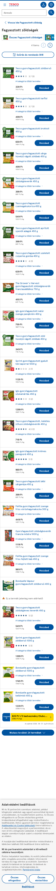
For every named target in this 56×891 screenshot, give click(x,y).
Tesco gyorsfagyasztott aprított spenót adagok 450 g (32, 229)
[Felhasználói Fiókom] (43, 5)
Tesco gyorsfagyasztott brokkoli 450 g (32, 130)
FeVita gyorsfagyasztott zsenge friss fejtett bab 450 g (32, 557)
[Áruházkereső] (51, 5)
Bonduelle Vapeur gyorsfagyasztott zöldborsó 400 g (33, 582)
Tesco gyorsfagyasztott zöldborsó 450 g (33, 69)
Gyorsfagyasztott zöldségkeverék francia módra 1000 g (33, 532)
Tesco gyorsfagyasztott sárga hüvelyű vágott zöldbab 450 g (31, 155)
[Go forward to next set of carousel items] (50, 45)
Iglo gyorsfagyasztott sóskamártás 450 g (26, 392)
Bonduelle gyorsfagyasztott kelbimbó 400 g (30, 694)
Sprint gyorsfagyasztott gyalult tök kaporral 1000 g (32, 362)
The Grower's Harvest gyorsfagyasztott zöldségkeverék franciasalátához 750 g (33, 286)
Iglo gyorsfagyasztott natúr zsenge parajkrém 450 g (30, 312)
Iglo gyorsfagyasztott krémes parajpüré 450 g (31, 452)
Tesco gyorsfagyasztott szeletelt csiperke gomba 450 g (33, 254)
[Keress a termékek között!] (51, 12)
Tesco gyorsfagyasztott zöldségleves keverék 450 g (30, 609)
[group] (23, 37)
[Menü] (5, 5)
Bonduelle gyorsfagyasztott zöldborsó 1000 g (30, 669)
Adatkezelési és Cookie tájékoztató (18, 825)
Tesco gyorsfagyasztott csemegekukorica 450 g (28, 204)
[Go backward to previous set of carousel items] (43, 45)
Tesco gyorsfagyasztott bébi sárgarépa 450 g (30, 482)
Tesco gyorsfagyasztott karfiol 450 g (31, 100)
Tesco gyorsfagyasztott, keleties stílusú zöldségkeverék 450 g (33, 422)
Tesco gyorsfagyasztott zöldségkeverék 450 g (28, 179)
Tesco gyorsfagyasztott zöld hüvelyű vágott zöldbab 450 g (31, 337)
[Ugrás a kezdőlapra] (14, 4)
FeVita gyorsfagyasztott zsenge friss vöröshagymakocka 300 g (32, 507)
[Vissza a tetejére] (29, 743)
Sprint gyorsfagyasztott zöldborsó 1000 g (28, 639)
